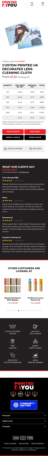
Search (32, 5)
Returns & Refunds (37, 443)
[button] (7, 310)
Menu (42, 5)
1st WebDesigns (31, 450)
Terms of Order (24, 443)
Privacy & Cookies (10, 443)
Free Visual (35, 131)
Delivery (36, 149)
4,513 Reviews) (24, 172)
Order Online (35, 137)
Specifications (14, 149)
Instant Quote (13, 131)
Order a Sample (13, 137)
